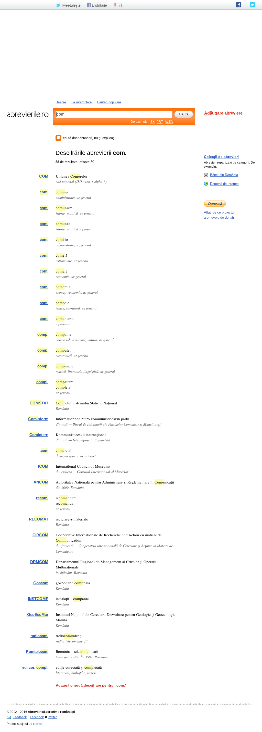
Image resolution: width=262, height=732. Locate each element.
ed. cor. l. (35, 667)
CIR (40, 535)
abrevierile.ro (28, 114)
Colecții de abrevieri (221, 157)
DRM (39, 562)
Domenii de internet (224, 184)
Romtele (37, 651)
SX (152, 121)
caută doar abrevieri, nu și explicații (89, 138)
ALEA (169, 121)
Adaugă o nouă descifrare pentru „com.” (91, 685)
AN (41, 482)
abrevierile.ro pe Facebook (238, 4)
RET (38, 519)
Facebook (37, 717)
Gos (40, 583)
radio (39, 636)
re (42, 498)
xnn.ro (37, 724)
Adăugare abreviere (223, 113)
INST (38, 599)
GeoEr (37, 614)
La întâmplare (81, 102)
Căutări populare (109, 102)
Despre (61, 102)
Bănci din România (224, 175)
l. (42, 382)
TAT (39, 403)
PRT (160, 121)
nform (38, 419)
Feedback (20, 717)
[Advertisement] (131, 54)
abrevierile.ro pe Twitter (252, 4)
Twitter (52, 717)
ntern (38, 434)
